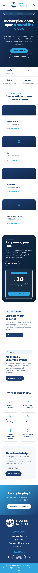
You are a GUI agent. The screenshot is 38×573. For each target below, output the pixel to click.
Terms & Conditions (20, 568)
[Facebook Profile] (8, 557)
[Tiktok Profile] (29, 557)
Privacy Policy (19, 546)
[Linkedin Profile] (21, 557)
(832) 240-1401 (13, 468)
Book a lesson (13, 335)
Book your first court (18, 506)
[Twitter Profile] (25, 557)
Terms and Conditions (19, 543)
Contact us (15, 474)
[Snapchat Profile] (17, 557)
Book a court (18, 51)
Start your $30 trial (18, 294)
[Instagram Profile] (13, 557)
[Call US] (34, 4)
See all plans (12, 263)
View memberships (19, 57)
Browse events (13, 378)
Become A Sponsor (19, 536)
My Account (19, 539)
